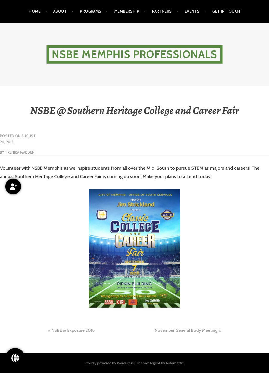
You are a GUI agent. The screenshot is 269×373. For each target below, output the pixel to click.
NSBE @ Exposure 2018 (73, 330)
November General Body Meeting (186, 330)
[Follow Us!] (15, 358)
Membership (126, 11)
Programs (90, 11)
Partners (162, 11)
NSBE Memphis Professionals (134, 54)
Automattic (175, 363)
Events (192, 11)
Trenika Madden (19, 152)
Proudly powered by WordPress (109, 363)
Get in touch (226, 11)
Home (34, 11)
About (60, 11)
